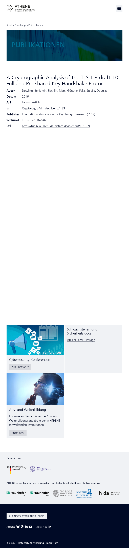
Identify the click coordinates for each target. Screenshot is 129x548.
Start (9, 25)
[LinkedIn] (26, 526)
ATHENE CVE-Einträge (81, 340)
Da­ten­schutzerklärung (31, 542)
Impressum (52, 542)
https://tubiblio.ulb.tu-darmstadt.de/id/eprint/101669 (56, 126)
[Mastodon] (22, 526)
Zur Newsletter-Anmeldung (27, 516)
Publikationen (35, 25)
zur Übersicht (20, 367)
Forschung (20, 25)
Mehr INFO (18, 432)
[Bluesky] (17, 526)
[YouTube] (30, 526)
